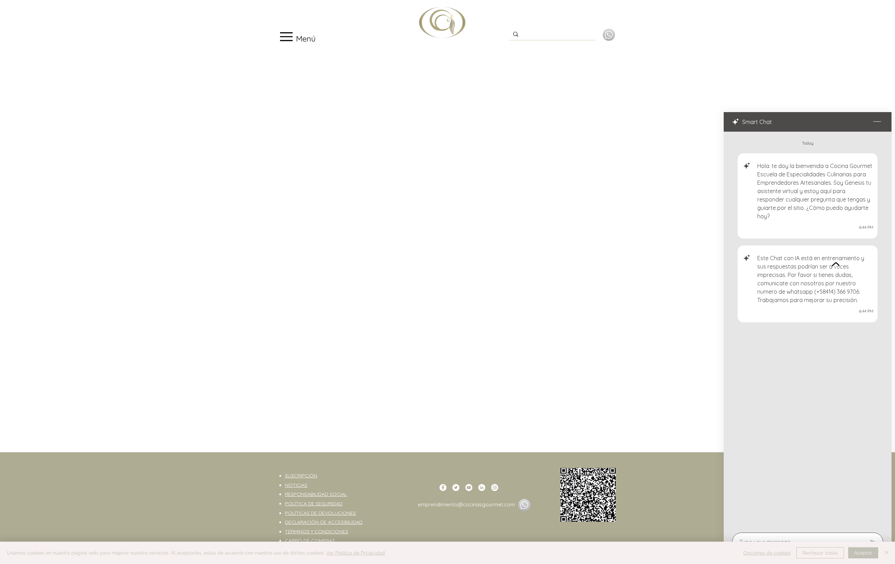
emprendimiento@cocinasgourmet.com (466, 504)
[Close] (886, 552)
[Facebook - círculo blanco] (442, 487)
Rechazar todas (820, 553)
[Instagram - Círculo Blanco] (494, 487)
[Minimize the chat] (877, 121)
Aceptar (863, 553)
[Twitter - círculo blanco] (455, 487)
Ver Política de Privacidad (355, 553)
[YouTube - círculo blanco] (468, 487)
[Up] (836, 265)
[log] (808, 330)
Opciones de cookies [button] (767, 553)
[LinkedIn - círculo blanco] (481, 487)
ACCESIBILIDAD (345, 522)
